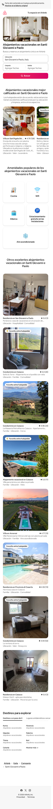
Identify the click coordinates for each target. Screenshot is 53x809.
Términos (31, 797)
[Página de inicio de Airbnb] (5, 13)
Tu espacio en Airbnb (37, 12)
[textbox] (14, 68)
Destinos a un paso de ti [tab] (12, 718)
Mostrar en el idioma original (16, 6)
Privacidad (21, 797)
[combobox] (25, 59)
